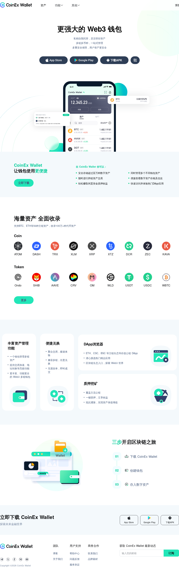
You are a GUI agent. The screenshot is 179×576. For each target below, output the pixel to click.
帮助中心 (75, 553)
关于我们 (58, 559)
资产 (43, 5)
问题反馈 (75, 559)
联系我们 (93, 553)
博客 (55, 553)
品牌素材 (93, 559)
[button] (59, 5)
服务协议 (75, 564)
